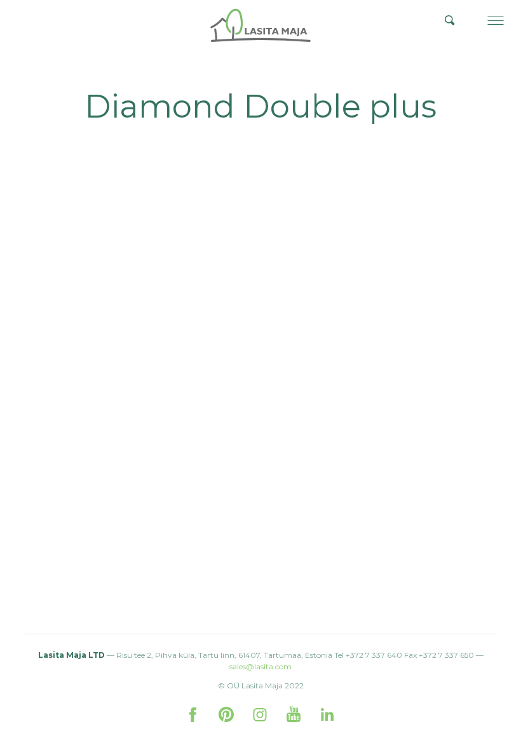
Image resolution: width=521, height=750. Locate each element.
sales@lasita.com (260, 666)
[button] (495, 20)
